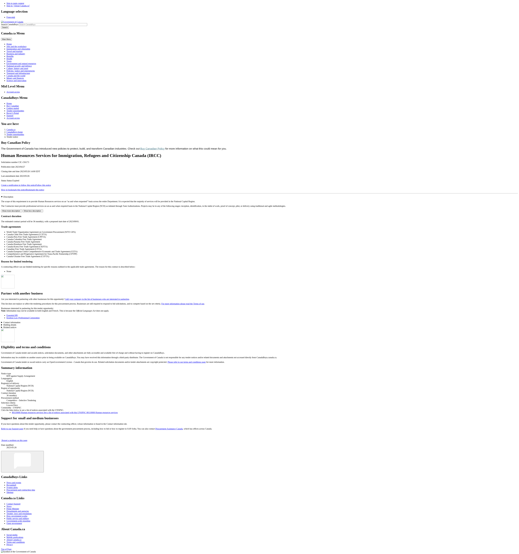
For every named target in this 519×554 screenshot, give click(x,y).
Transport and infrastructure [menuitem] (18, 73)
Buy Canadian (12, 106)
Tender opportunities (15, 111)
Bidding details (9, 325)
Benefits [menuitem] (10, 56)
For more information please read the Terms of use (182, 304)
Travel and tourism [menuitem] (14, 51)
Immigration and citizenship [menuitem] (18, 49)
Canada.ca (10, 129)
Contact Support (13, 504)
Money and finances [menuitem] (15, 78)
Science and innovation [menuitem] (16, 80)
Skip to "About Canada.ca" (18, 6)
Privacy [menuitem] (9, 544)
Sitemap (9, 492)
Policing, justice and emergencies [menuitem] (20, 71)
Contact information (11, 322)
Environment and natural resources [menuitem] (21, 63)
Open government (14, 523)
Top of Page (6, 549)
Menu (6, 39)
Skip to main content (15, 3)
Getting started (12, 108)
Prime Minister (12, 509)
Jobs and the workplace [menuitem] (16, 46)
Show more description (11, 211)
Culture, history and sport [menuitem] (17, 68)
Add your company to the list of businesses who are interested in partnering (97, 299)
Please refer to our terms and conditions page (187, 362)
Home (9, 103)
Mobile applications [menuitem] (14, 537)
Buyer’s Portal (12, 113)
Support (9, 115)
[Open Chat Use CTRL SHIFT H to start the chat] (22, 461)
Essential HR (12, 315)
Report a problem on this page (14, 440)
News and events (13, 482)
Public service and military (17, 518)
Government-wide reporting (18, 521)
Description (8, 197)
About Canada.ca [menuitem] (13, 540)
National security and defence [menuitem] (19, 66)
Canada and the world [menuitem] (15, 76)
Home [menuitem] (9, 44)
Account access (13, 92)
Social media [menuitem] (11, 535)
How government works (16, 516)
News (8, 506)
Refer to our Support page (12, 429)
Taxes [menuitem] (8, 61)
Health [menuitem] (9, 59)
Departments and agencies (17, 511)
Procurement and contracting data (20, 490)
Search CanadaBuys (9, 24)
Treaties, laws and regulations (19, 513)
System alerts (12, 487)
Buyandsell (11, 485)
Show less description (33, 211)
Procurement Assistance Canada (169, 429)
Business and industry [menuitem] (15, 54)
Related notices (9, 327)
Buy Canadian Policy (152, 148)
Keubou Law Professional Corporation (23, 318)
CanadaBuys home (14, 132)
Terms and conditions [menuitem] (15, 542)
